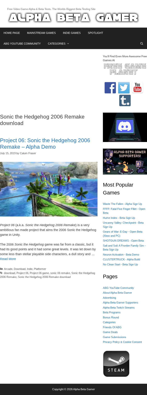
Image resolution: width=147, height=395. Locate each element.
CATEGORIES (56, 43)
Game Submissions (114, 337)
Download (19, 268)
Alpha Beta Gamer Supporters (120, 302)
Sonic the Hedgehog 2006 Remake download (44, 276)
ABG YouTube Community (118, 287)
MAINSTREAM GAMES (41, 32)
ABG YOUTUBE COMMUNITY (22, 43)
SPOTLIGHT (95, 32)
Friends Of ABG (112, 327)
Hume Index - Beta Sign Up (119, 217)
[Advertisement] (49, 79)
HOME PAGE (12, 32)
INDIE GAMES (72, 32)
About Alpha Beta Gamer (117, 292)
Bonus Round (111, 317)
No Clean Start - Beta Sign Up (120, 264)
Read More (8, 259)
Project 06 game (39, 272)
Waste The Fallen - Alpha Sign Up (122, 203)
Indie (29, 268)
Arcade (8, 268)
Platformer (40, 268)
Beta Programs (112, 312)
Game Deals (110, 332)
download (9, 272)
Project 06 (22, 272)
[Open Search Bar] (141, 43)
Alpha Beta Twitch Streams (119, 307)
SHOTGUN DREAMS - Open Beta (123, 240)
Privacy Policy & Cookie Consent (122, 341)
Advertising (109, 297)
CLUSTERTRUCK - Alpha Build (121, 259)
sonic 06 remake (60, 272)
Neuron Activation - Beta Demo (121, 254)
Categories (109, 322)
